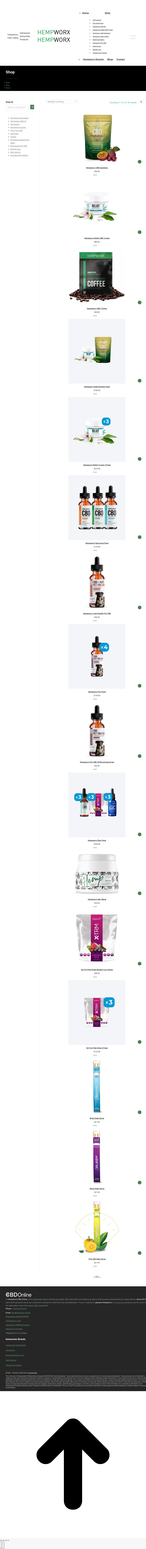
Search (9, 102)
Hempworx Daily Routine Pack (97, 387)
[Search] (32, 107)
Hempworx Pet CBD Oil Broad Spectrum (97, 762)
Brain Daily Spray (97, 1118)
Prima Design (32, 1373)
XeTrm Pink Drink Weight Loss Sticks (97, 970)
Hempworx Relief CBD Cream (97, 238)
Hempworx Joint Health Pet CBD (97, 613)
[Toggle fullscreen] (6, 1540)
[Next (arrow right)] (3, 1544)
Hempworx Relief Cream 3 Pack (97, 465)
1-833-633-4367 (12, 2)
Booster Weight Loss (15, 1355)
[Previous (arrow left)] (1, 1544)
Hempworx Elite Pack (97, 840)
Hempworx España (14, 1365)
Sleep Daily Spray (97, 1189)
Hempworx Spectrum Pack (97, 543)
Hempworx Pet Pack (97, 692)
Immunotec (119, 1302)
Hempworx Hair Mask (97, 899)
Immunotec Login (13, 1321)
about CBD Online (36, 1305)
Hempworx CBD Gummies (97, 168)
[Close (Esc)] (1, 1540)
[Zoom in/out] (8, 1540)
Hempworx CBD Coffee (97, 308)
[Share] (3, 1540)
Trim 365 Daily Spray (97, 1259)
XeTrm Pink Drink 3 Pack (97, 1048)
